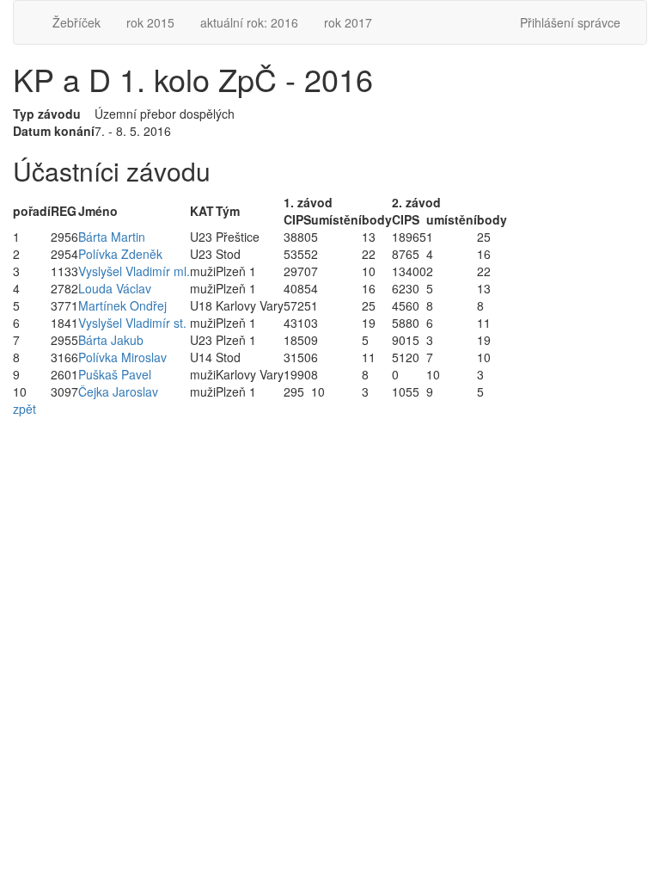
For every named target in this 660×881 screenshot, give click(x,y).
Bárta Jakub (111, 339)
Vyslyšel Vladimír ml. (134, 271)
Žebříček (76, 22)
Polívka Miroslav (122, 357)
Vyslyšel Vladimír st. (132, 322)
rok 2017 (348, 22)
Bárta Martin (111, 236)
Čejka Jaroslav (118, 391)
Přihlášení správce (570, 22)
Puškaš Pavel (114, 374)
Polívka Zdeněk (120, 253)
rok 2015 (150, 22)
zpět (24, 408)
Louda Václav (114, 288)
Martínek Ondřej (122, 305)
